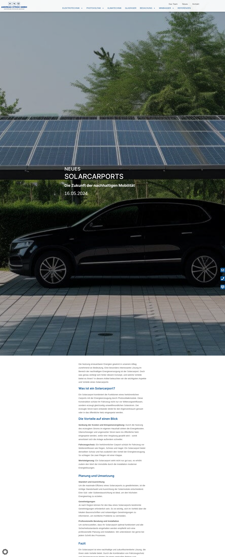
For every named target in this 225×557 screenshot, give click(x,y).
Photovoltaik (93, 8)
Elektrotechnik (71, 8)
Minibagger (165, 8)
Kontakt (195, 4)
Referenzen (184, 8)
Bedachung (146, 8)
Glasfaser (130, 8)
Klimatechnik (115, 8)
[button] (73, 8)
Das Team (173, 4)
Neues (185, 4)
